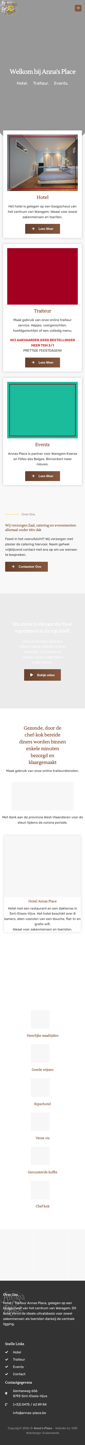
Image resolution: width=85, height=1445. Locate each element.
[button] (4, 1254)
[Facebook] (7, 1334)
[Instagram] (16, 1334)
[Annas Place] (23, 8)
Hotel (42, 197)
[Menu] (78, 8)
